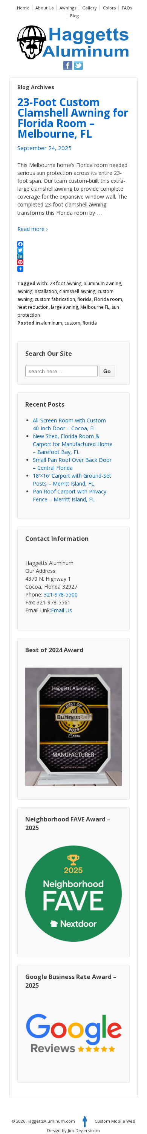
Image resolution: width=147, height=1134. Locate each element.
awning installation (37, 291)
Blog (74, 15)
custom (72, 323)
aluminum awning (102, 283)
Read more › (32, 228)
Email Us (61, 610)
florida (84, 299)
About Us (44, 8)
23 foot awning (65, 283)
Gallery (89, 8)
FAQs (127, 8)
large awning (64, 307)
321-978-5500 (61, 594)
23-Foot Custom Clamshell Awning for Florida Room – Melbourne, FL (73, 118)
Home (23, 8)
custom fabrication (55, 299)
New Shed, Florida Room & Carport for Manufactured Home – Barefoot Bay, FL (72, 444)
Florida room (108, 299)
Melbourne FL (94, 307)
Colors (109, 8)
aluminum (51, 323)
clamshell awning (77, 291)
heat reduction (33, 307)
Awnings (68, 8)
